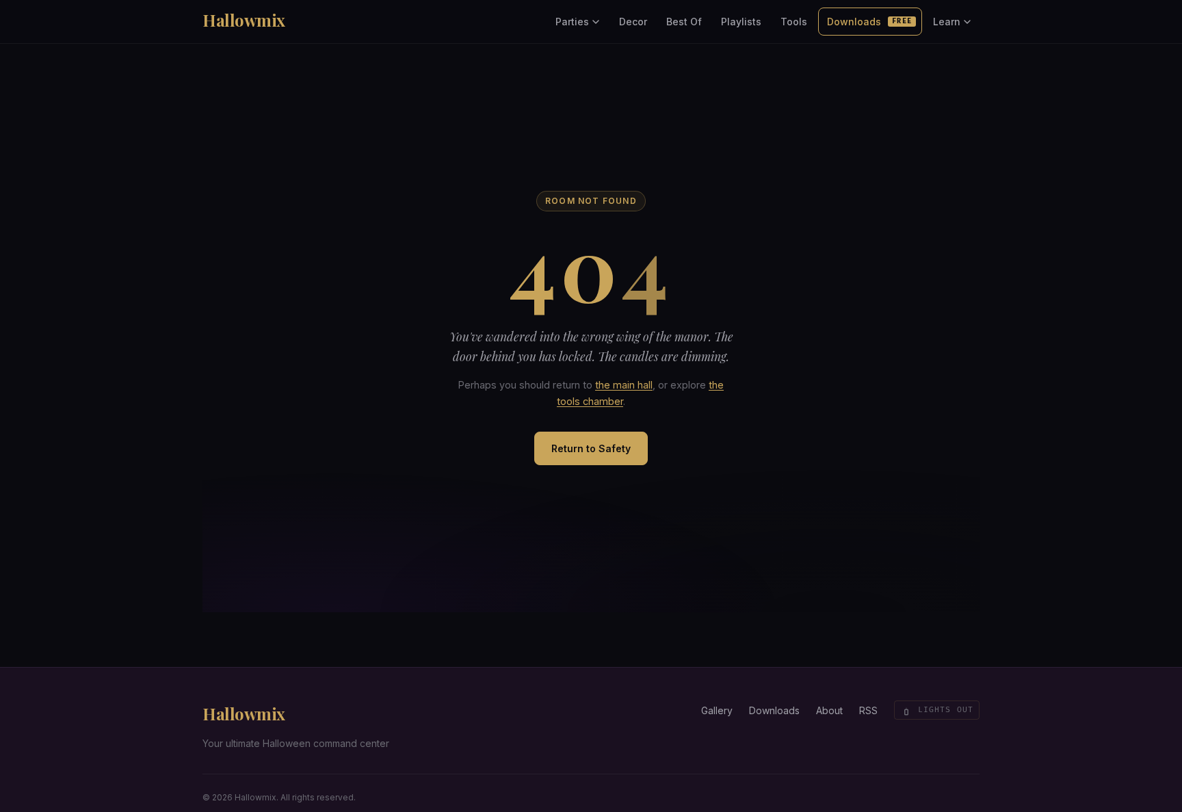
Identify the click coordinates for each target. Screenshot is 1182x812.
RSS (868, 710)
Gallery (717, 710)
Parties (572, 21)
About (829, 710)
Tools (793, 21)
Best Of (684, 21)
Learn (946, 21)
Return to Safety (591, 448)
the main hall (624, 385)
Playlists (741, 21)
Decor (633, 21)
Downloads (869, 21)
